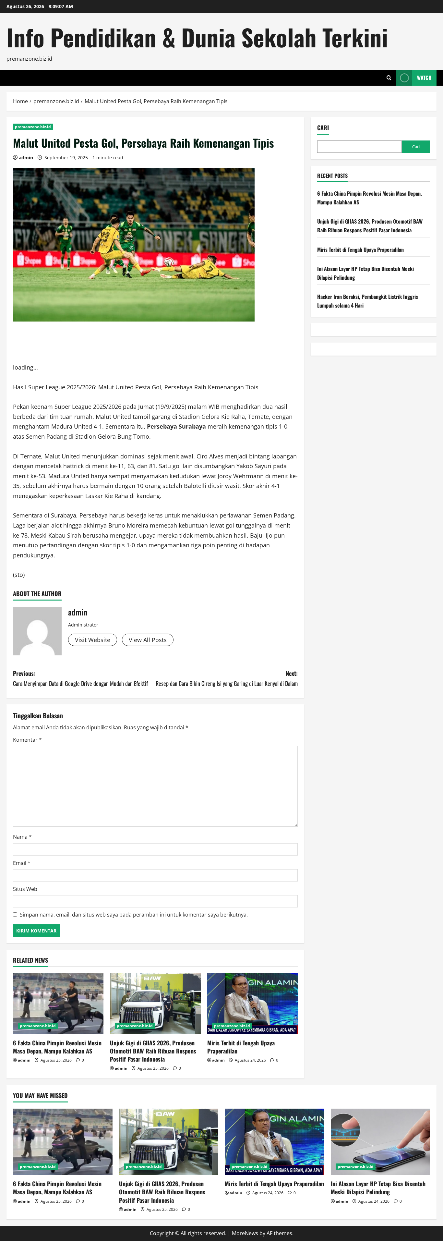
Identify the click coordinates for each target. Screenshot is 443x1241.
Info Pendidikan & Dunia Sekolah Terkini (197, 36)
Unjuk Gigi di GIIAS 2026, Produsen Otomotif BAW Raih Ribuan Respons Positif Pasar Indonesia (153, 1051)
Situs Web (25, 889)
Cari (323, 128)
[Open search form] (389, 77)
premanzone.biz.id (33, 126)
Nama (22, 836)
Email (21, 863)
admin (26, 157)
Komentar (27, 739)
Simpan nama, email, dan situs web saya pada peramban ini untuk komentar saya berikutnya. (134, 914)
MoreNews (245, 1233)
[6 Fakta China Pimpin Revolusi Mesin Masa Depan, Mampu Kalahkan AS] (58, 1003)
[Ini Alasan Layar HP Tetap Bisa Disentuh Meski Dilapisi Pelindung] (380, 1142)
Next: (227, 678)
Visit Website (92, 640)
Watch (424, 77)
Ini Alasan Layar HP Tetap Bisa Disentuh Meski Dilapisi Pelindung (378, 1187)
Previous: (80, 678)
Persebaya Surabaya (176, 426)
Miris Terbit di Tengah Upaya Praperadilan (241, 1047)
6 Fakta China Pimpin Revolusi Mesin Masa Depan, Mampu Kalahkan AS (57, 1047)
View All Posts (148, 640)
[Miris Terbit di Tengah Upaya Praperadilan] (252, 1003)
